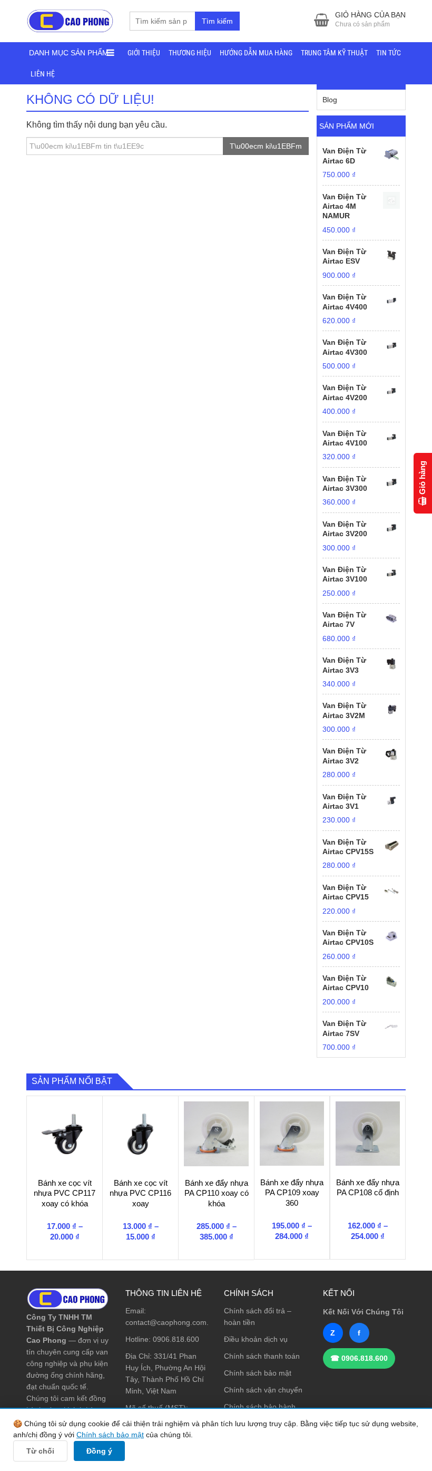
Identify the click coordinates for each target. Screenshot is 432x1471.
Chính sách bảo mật (257, 1373)
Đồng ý (99, 1451)
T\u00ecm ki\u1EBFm (266, 146)
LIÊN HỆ (43, 74)
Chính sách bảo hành (260, 1406)
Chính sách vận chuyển (263, 1390)
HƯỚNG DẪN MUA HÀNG (256, 53)
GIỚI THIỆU (143, 53)
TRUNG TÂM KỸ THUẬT (334, 53)
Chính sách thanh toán (262, 1356)
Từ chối (40, 1451)
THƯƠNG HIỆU (190, 53)
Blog (329, 99)
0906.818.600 (176, 1339)
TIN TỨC (388, 53)
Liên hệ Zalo (381, 1365)
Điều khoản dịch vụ (256, 1339)
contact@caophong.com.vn (171, 1322)
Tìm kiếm (217, 21)
